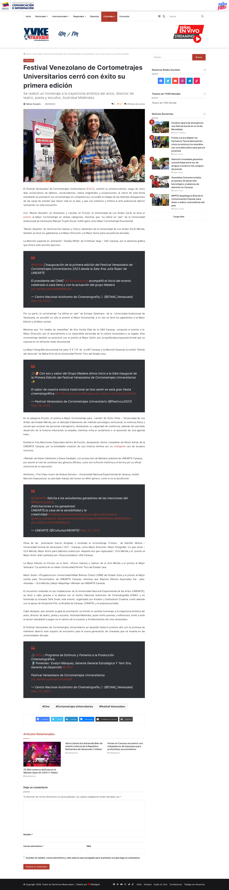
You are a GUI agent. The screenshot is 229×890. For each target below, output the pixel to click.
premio (27, 216)
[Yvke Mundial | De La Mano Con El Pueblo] (52, 34)
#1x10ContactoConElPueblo (74, 393)
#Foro (40, 655)
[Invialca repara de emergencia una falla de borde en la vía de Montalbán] (160, 127)
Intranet (148, 884)
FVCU (90, 188)
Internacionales (59, 16)
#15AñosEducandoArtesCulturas (70, 514)
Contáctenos (175, 884)
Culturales (108, 16)
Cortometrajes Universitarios (75, 706)
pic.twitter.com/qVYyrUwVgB (51, 679)
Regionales (78, 16)
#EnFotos (37, 265)
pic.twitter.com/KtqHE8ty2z (50, 522)
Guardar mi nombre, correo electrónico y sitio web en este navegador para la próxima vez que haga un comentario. (83, 858)
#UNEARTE (39, 498)
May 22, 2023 (90, 530)
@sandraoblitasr (69, 518)
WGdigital (95, 884)
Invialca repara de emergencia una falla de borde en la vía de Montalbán (187, 126)
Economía (124, 16)
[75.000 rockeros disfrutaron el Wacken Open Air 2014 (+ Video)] (42, 754)
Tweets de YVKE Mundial (164, 103)
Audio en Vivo (160, 884)
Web (89, 846)
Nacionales (40, 16)
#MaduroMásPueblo (117, 518)
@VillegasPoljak (92, 518)
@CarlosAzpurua (76, 281)
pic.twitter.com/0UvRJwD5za (115, 393)
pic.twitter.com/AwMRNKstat (51, 289)
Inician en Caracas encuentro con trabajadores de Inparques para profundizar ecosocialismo (125, 746)
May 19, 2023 (40, 405)
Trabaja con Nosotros (194, 884)
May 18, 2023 (40, 301)
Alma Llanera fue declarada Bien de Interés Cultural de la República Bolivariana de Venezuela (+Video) (84, 746)
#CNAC (68, 667)
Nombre (28, 834)
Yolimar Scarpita (33, 104)
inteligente (120, 446)
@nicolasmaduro (105, 514)
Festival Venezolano (113, 706)
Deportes (94, 16)
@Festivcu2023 (42, 502)
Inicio (28, 16)
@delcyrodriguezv (44, 518)
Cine (47, 706)
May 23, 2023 (41, 691)
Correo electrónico (33, 846)
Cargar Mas (178, 216)
